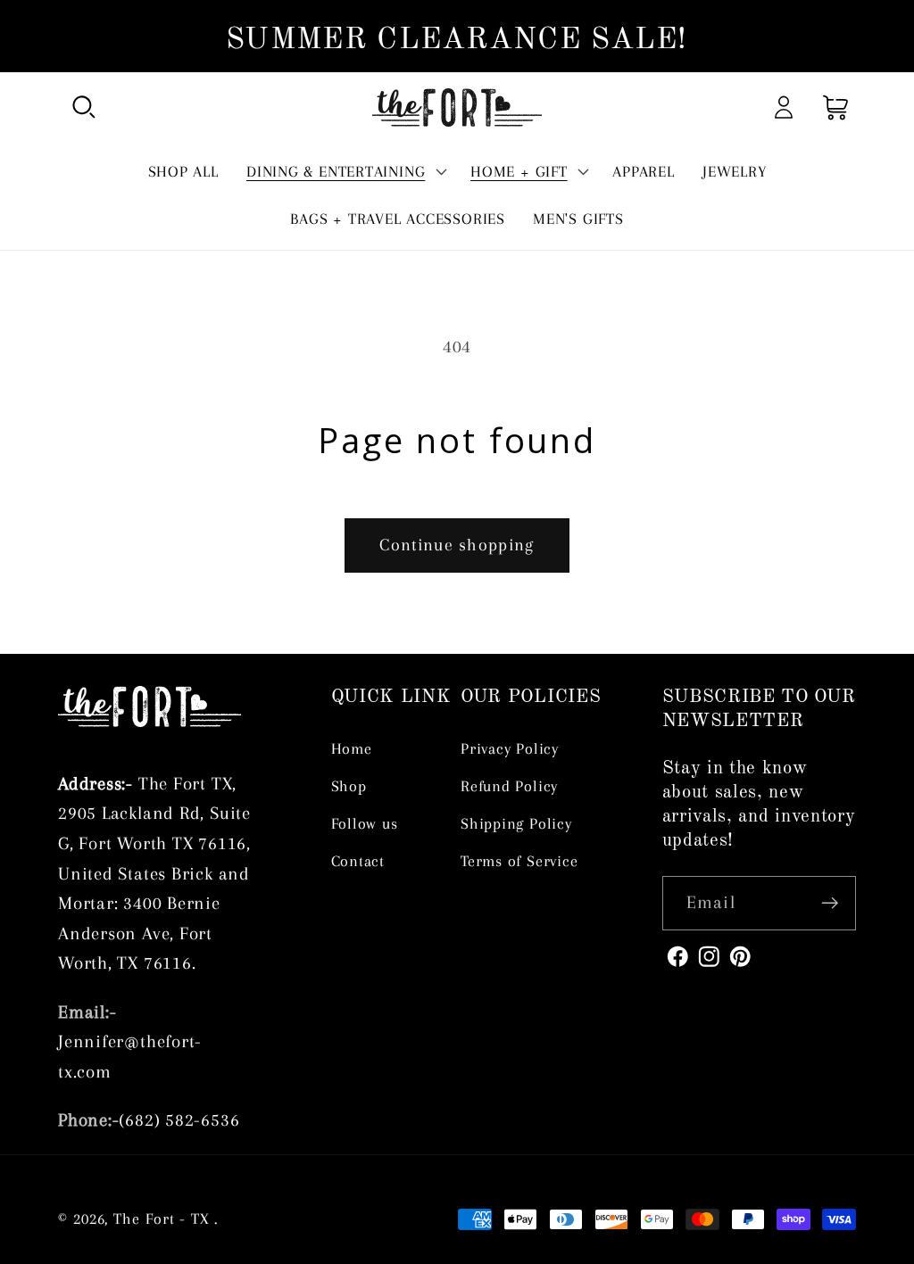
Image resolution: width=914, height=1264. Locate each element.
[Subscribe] (829, 903)
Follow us (364, 823)
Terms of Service (519, 861)
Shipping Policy (516, 823)
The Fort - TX (161, 1218)
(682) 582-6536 (179, 1120)
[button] (83, 107)
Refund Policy (509, 786)
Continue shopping (456, 544)
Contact (358, 861)
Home (351, 748)
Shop (349, 786)
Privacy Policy (510, 748)
